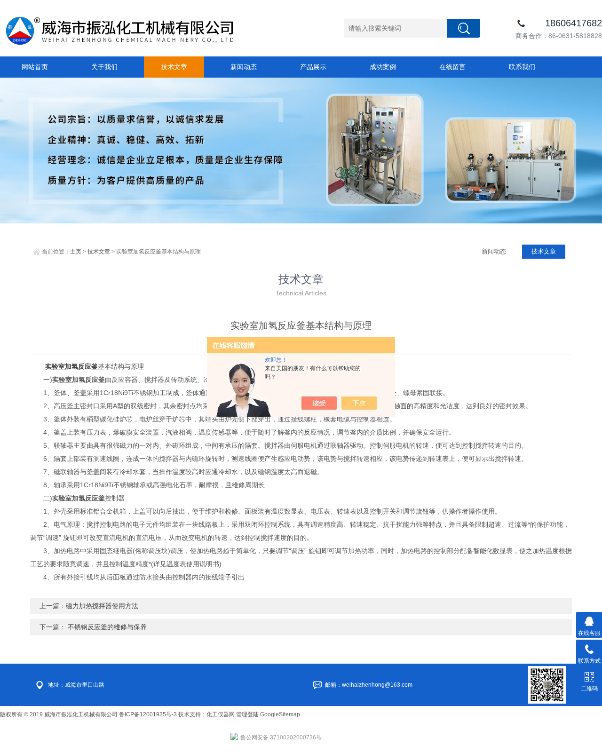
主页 (75, 251)
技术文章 (174, 67)
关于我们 (104, 67)
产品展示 (313, 67)
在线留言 (452, 67)
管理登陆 (247, 714)
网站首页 (35, 67)
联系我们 (522, 67)
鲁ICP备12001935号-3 (148, 714)
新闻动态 (243, 67)
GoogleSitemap (280, 714)
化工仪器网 (220, 714)
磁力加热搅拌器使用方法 (102, 606)
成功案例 (383, 67)
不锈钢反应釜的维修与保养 (106, 627)
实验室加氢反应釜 (71, 366)
